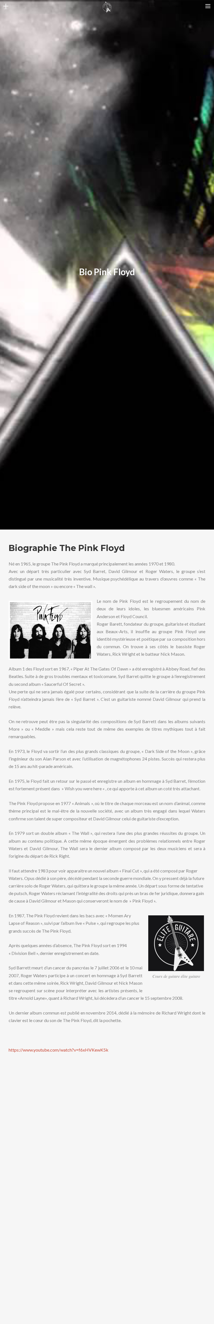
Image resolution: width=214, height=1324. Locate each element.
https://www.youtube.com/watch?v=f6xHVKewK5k (58, 1049)
